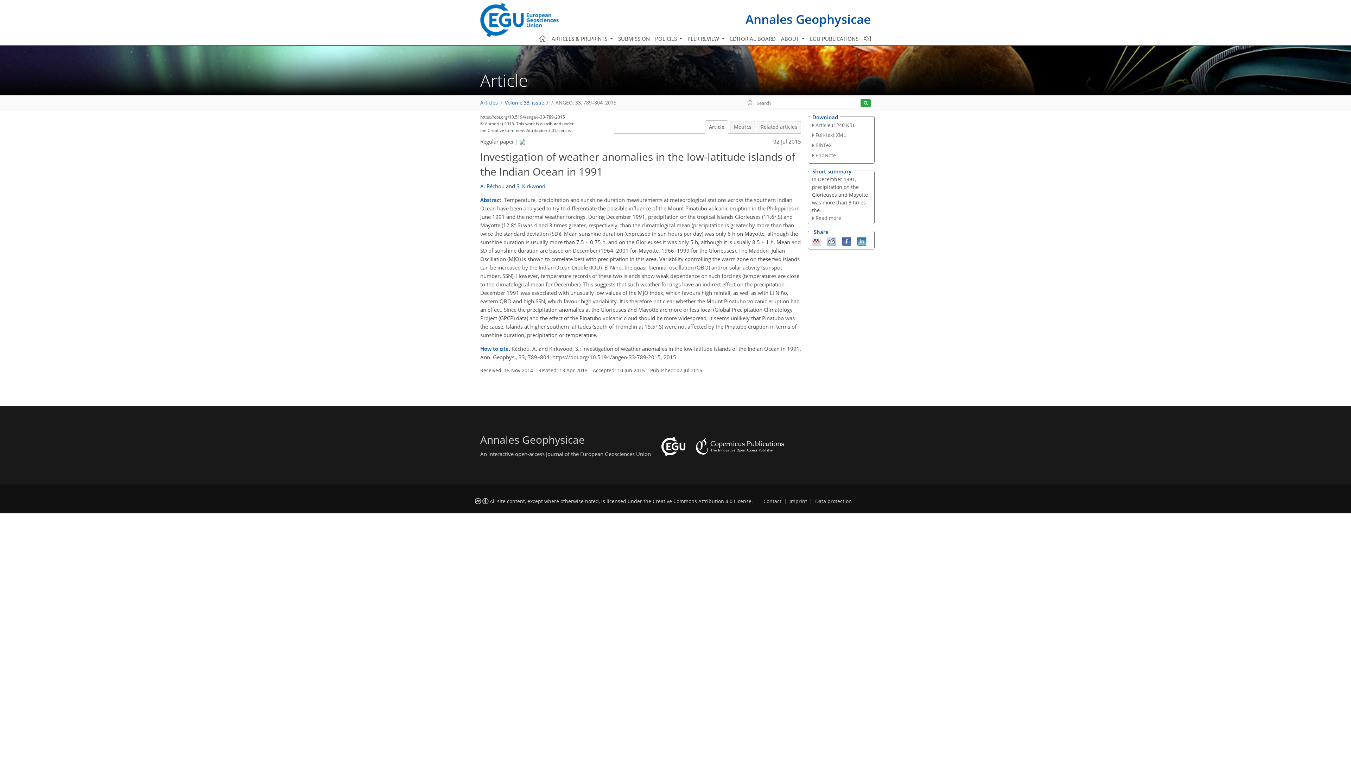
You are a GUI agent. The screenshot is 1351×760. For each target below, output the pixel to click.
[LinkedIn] (862, 241)
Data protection (833, 501)
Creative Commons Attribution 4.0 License (702, 501)
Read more (828, 218)
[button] (750, 103)
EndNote (826, 155)
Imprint (798, 501)
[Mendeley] (816, 241)
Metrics (742, 127)
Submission (634, 38)
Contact (772, 501)
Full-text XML (831, 135)
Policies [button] (666, 38)
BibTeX (824, 145)
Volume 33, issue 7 (526, 103)
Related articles (779, 127)
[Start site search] (866, 103)
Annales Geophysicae (808, 19)
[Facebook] (846, 241)
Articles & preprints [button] (580, 38)
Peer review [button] (704, 38)
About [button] (790, 38)
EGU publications (834, 38)
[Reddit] (831, 241)
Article (716, 127)
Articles (489, 103)
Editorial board (753, 38)
